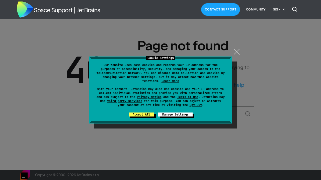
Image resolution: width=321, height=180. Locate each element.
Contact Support (220, 9)
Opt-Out (196, 105)
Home (25, 9)
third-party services (124, 101)
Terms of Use (187, 97)
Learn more (170, 81)
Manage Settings (175, 114)
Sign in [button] (279, 9)
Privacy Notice (149, 97)
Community (256, 9)
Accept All (141, 114)
